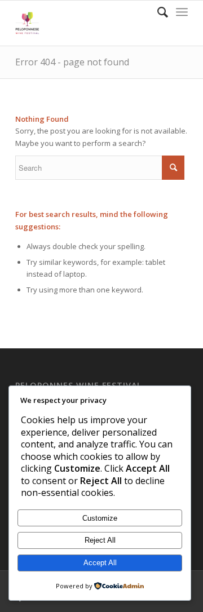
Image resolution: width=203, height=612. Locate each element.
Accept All (100, 562)
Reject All (100, 540)
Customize (99, 518)
